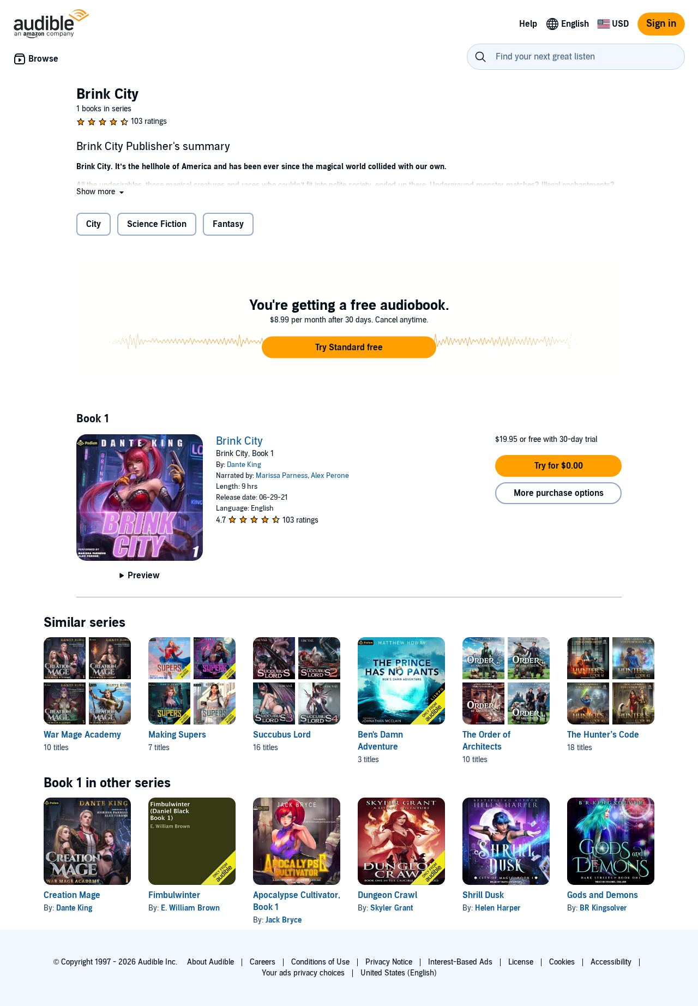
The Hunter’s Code (603, 734)
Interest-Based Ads (460, 962)
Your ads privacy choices (303, 973)
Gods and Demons (602, 895)
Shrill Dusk (483, 895)
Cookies (562, 962)
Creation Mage (72, 895)
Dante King (244, 464)
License (520, 962)
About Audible (210, 962)
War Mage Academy (82, 734)
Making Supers (177, 734)
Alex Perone (330, 475)
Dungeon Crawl (387, 895)
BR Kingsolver (603, 908)
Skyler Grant (391, 908)
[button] (101, 191)
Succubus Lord (282, 734)
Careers (262, 962)
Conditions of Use (320, 962)
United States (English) (398, 973)
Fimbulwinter (174, 895)
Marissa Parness (282, 475)
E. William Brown (190, 908)
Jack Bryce (284, 920)
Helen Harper (498, 908)
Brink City (239, 441)
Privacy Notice (388, 962)
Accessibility (611, 962)
